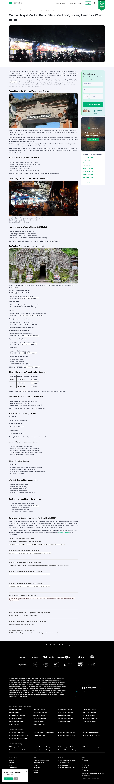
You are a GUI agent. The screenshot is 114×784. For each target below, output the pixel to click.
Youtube (86, 770)
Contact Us (36, 772)
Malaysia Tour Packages (64, 715)
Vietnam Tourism (87, 163)
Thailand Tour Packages (89, 709)
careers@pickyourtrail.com (67, 767)
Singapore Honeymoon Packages (18, 750)
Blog (10, 765)
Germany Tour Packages (64, 721)
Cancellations (37, 767)
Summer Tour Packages (39, 735)
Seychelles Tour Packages (65, 712)
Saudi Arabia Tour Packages (16, 721)
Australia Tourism (88, 177)
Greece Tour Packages (39, 724)
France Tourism (87, 183)
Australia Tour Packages (15, 709)
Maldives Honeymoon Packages (42, 747)
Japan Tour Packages (39, 715)
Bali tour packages (64, 532)
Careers (11, 762)
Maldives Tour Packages (40, 712)
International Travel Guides (92, 154)
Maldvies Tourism (88, 157)
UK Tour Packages (14, 724)
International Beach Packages (91, 732)
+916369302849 (64, 765)
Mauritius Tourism (88, 168)
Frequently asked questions (41, 760)
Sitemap (35, 770)
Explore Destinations (60, 3)
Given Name (87, 83)
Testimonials (13, 767)
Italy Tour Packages (38, 721)
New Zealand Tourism (89, 180)
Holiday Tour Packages (75, 3)
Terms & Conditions (38, 762)
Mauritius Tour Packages (89, 721)
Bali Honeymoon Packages (16, 747)
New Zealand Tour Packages (17, 715)
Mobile (93, 96)
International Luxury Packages (66, 735)
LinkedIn (86, 767)
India (16, 779)
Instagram (86, 765)
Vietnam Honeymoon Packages (91, 747)
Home (10, 10)
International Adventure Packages (18, 735)
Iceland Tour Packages (89, 715)
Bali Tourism (86, 160)
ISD (85, 95)
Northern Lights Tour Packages (91, 735)
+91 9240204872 (64, 762)
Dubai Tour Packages (39, 709)
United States (8, 779)
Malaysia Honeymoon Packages (42, 750)
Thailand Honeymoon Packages (67, 747)
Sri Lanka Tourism (88, 171)
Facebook (86, 760)
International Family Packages (66, 732)
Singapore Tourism (88, 174)
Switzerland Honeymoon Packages (67, 750)
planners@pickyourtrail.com (68, 760)
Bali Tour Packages (14, 712)
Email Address (88, 90)
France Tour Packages (39, 718)
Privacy (35, 765)
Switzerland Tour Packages (65, 718)
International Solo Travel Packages (18, 738)
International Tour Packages (17, 732)
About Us (12, 760)
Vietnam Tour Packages (89, 712)
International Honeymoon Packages (43, 732)
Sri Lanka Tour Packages (15, 718)
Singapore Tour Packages (65, 709)
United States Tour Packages (91, 718)
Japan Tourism (87, 166)
